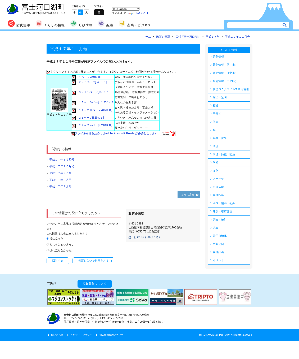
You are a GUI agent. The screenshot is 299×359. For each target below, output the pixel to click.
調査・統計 (220, 219)
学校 (215, 162)
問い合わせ (57, 335)
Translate (141, 13)
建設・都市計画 (222, 211)
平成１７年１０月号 (61, 166)
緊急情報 (218, 56)
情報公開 (218, 244)
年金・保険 (220, 138)
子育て (217, 113)
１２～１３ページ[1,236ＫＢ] (95, 102)
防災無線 (23, 25)
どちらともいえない (61, 244)
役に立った (56, 238)
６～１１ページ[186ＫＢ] (92, 92)
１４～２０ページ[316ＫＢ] (94, 110)
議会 (215, 227)
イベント (218, 260)
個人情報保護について (111, 335)
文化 (215, 170)
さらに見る (187, 194)
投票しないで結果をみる (93, 260)
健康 (215, 121)
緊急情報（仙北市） (225, 72)
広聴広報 (218, 186)
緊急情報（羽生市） (225, 64)
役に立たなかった (60, 250)
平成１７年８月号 (60, 179)
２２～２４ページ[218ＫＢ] (94, 125)
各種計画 (218, 252)
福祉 (215, 105)
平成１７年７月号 (60, 186)
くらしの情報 (54, 25)
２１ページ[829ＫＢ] (90, 117)
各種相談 (218, 195)
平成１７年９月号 (60, 173)
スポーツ (218, 178)
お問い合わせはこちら (147, 237)
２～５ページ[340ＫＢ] (91, 82)
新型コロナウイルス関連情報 (231, 89)
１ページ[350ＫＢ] (88, 76)
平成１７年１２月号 (61, 159)
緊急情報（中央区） (225, 81)
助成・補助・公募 (224, 203)
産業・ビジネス (139, 25)
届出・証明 (220, 97)
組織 (109, 25)
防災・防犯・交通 (224, 154)
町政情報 (86, 25)
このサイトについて (81, 335)
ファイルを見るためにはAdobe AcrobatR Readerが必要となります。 (117, 133)
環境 (215, 146)
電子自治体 (220, 235)
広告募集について (94, 283)
